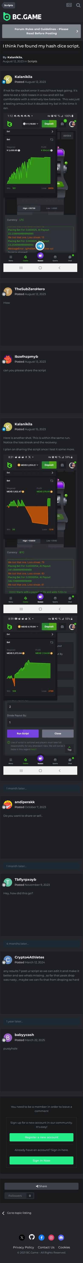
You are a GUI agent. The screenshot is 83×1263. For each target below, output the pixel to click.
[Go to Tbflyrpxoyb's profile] (8, 882)
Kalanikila (14, 57)
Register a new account (41, 1137)
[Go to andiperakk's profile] (8, 804)
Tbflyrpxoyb (25, 880)
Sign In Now (41, 1160)
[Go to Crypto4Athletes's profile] (8, 960)
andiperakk (25, 802)
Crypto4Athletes (29, 957)
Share (42, 1186)
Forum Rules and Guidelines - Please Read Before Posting (41, 31)
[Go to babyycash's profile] (8, 1037)
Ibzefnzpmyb (26, 357)
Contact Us (46, 1247)
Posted (30, 81)
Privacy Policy (23, 1247)
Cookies (64, 1247)
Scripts (32, 61)
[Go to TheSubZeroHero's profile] (8, 291)
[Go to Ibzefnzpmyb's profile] (8, 359)
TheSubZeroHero (30, 289)
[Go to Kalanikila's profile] (8, 79)
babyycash (24, 1035)
